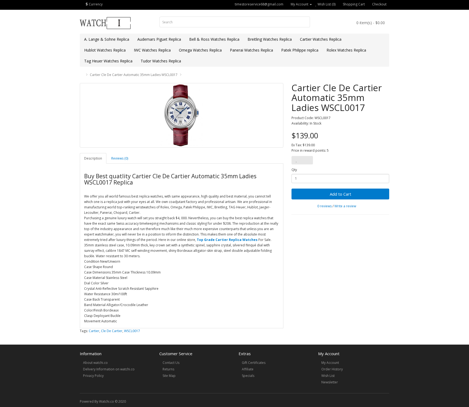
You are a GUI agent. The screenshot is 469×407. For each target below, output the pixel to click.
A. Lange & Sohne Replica (106, 39)
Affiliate (247, 369)
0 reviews (324, 206)
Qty (294, 169)
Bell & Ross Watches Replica (214, 39)
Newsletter (329, 382)
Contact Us (171, 362)
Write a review (345, 206)
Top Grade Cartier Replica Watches (227, 239)
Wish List (328, 375)
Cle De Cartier (111, 331)
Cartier (94, 331)
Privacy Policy (93, 375)
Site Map (169, 375)
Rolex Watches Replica (346, 50)
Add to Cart (340, 194)
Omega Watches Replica (200, 50)
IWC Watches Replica (152, 50)
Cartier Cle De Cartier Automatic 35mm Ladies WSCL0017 (134, 74)
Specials (248, 375)
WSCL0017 (132, 331)
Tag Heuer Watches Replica (108, 60)
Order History (332, 369)
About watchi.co (95, 362)
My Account (330, 362)
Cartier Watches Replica (320, 39)
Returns (168, 369)
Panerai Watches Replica (251, 50)
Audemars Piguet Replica (159, 39)
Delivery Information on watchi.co (109, 369)
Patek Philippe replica (299, 50)
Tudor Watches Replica (161, 60)
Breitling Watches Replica (270, 39)
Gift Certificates (253, 362)
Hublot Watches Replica (105, 50)
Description (93, 158)
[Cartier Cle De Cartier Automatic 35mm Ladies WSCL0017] (181, 115)
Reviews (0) (119, 158)
